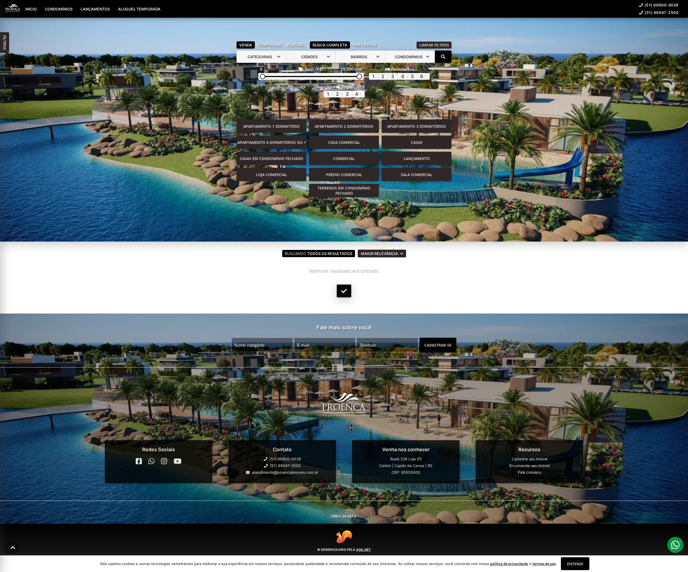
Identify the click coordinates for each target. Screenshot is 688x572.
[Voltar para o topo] (13, 547)
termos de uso (544, 563)
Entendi (575, 563)
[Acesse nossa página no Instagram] (164, 461)
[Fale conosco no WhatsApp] (151, 461)
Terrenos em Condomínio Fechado (344, 190)
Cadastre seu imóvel (529, 459)
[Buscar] (443, 56)
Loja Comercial (271, 174)
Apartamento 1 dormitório (271, 126)
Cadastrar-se (438, 345)
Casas (416, 142)
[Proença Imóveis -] (344, 407)
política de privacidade (509, 563)
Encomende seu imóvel (529, 465)
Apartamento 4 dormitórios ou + (271, 142)
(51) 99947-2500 (661, 12)
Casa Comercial (344, 142)
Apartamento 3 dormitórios (416, 126)
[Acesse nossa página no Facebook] (139, 461)
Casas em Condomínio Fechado (271, 158)
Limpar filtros (434, 45)
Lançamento (417, 158)
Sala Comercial (416, 174)
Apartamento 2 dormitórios (344, 126)
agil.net (363, 550)
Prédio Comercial (344, 174)
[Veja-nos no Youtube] (177, 461)
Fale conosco (529, 472)
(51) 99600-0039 (661, 5)
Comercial (344, 158)
